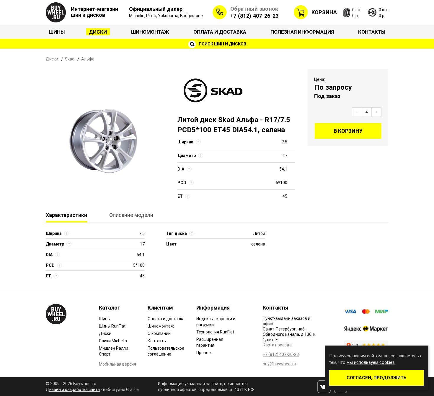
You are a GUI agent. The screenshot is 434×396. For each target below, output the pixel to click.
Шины (57, 32)
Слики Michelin (113, 340)
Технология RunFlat (215, 332)
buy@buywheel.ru (279, 363)
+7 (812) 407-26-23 (254, 16)
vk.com (324, 386)
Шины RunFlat (112, 326)
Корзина (324, 12)
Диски (98, 32)
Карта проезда (277, 345)
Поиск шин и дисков (222, 44)
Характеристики (66, 215)
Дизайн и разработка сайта (73, 389)
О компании (159, 333)
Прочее (203, 352)
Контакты (371, 32)
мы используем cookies (371, 362)
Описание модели (131, 215)
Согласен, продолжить (377, 377)
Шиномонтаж (150, 32)
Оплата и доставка (219, 32)
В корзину (348, 131)
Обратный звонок (254, 9)
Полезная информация (302, 32)
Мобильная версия (117, 364)
